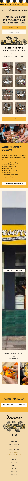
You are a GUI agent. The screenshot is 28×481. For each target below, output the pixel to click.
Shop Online (14, 27)
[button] (22, 10)
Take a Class (14, 32)
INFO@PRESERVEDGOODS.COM (14, 454)
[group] (14, 3)
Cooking (14, 468)
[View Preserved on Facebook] (16, 435)
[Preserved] (14, 10)
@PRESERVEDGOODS (14, 358)
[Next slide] (26, 373)
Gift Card (14, 462)
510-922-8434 (14, 452)
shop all (14, 118)
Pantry (14, 465)
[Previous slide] (1, 373)
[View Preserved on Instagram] (12, 435)
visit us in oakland (14, 270)
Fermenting (14, 474)
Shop (14, 459)
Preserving (14, 471)
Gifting (14, 477)
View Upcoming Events (14, 183)
